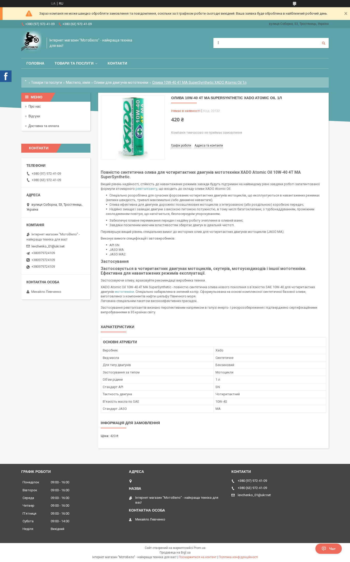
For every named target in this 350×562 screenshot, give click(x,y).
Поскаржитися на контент (198, 557)
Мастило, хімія (78, 82)
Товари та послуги (74, 63)
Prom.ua (199, 548)
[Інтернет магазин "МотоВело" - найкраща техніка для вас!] (31, 43)
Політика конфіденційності (238, 557)
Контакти (117, 63)
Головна (35, 63)
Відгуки (34, 116)
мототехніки (124, 292)
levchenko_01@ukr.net (48, 246)
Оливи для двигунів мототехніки (121, 82)
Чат (332, 549)
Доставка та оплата (43, 126)
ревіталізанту (146, 189)
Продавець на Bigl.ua (175, 552)
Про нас (34, 106)
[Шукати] (323, 43)
